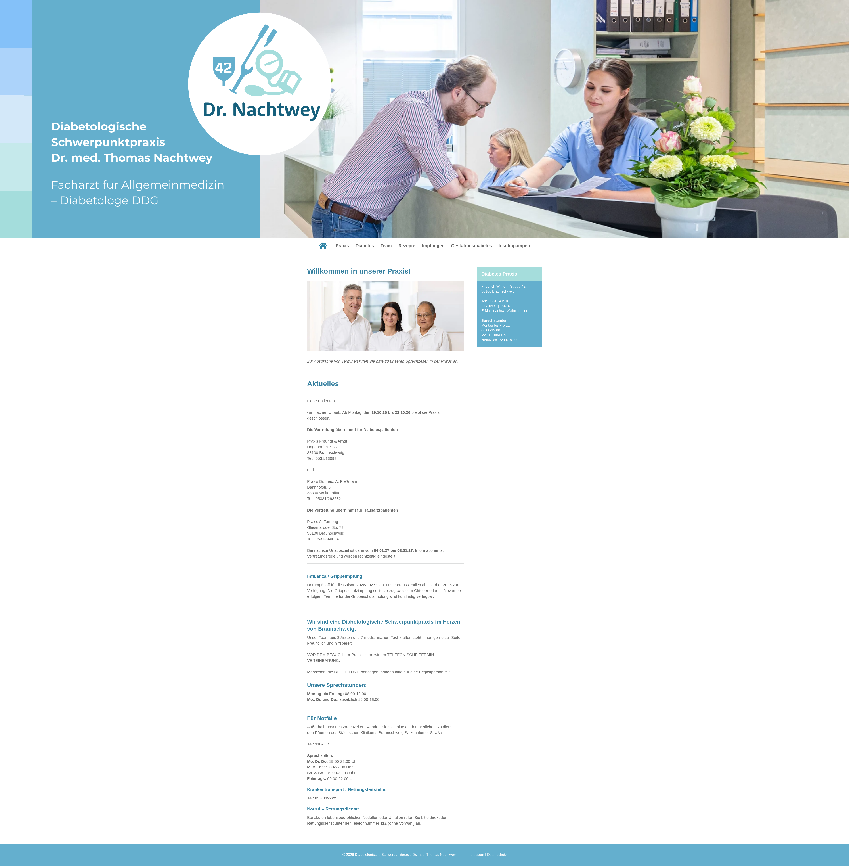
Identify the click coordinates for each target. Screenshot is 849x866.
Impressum (475, 854)
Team (386, 245)
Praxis (342, 245)
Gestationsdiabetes (471, 245)
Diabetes (365, 245)
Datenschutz (497, 854)
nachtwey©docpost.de (510, 311)
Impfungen (433, 245)
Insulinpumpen (514, 245)
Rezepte (406, 245)
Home (323, 245)
